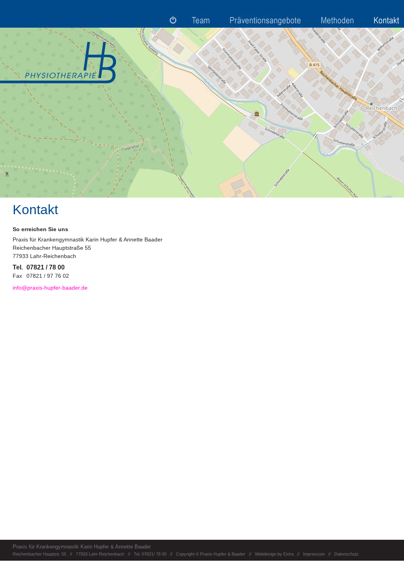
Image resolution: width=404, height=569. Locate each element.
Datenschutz (346, 554)
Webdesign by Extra (275, 554)
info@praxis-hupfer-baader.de (50, 287)
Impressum (314, 554)
